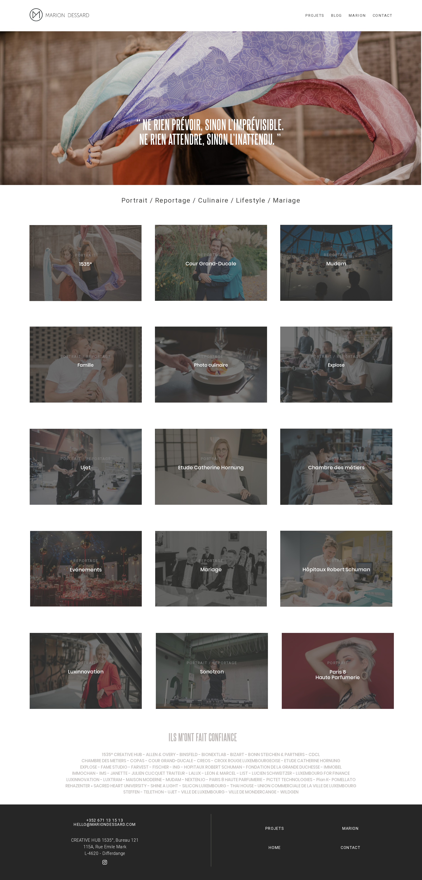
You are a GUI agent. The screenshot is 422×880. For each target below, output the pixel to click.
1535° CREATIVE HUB (122, 755)
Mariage (287, 200)
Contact (382, 15)
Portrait (135, 200)
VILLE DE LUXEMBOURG (203, 792)
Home (275, 847)
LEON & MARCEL (220, 773)
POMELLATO (344, 780)
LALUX (195, 773)
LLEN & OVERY (162, 755)
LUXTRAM (112, 780)
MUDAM (173, 780)
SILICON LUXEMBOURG (204, 786)
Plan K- (323, 780)
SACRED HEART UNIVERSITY (120, 786)
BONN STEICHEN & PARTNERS (276, 755)
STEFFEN (131, 792)
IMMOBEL (333, 767)
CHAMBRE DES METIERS (104, 761)
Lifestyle (251, 200)
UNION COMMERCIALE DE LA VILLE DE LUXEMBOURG (307, 786)
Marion (357, 15)
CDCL (314, 755)
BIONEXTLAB (214, 755)
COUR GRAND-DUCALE (170, 761)
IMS (102, 773)
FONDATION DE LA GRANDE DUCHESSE (283, 767)
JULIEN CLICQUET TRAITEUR (158, 773)
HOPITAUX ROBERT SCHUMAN (213, 767)
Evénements (86, 569)
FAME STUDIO (114, 767)
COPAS (137, 761)
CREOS (203, 761)
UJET (172, 792)
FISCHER (161, 767)
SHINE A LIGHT (164, 786)
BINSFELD (189, 755)
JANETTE (118, 773)
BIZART (237, 755)
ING (176, 767)
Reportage (173, 200)
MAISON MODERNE (144, 780)
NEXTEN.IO (195, 780)
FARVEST (140, 767)
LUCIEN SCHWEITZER (272, 773)
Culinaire (213, 200)
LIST (244, 773)
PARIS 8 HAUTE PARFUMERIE (235, 780)
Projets (314, 15)
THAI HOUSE (242, 786)
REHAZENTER (77, 786)
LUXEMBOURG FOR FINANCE (323, 773)
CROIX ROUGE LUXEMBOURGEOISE (247, 761)
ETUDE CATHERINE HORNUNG (312, 761)
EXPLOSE (88, 767)
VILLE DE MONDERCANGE (252, 792)
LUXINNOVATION (82, 780)
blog (336, 15)
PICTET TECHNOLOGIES (289, 780)
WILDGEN (289, 792)
